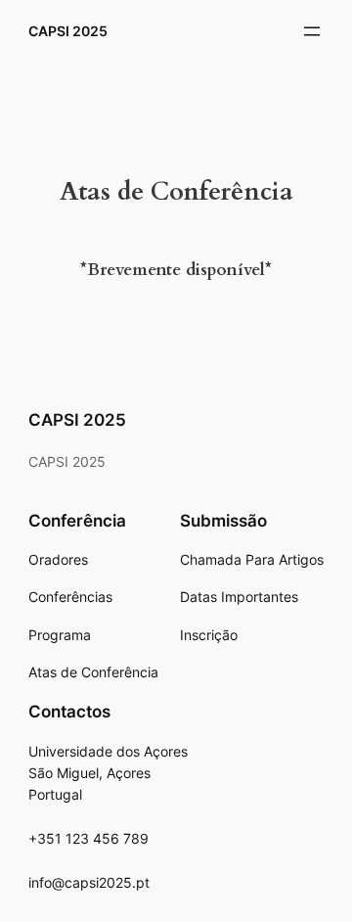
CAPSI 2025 (68, 31)
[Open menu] (312, 31)
